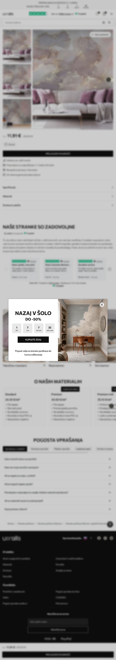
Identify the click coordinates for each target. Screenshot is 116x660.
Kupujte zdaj (33, 339)
